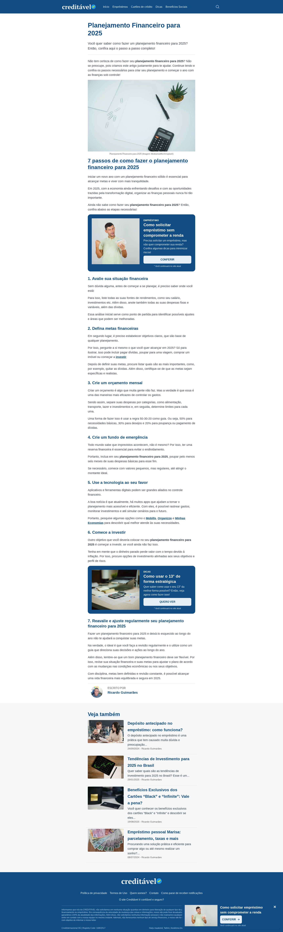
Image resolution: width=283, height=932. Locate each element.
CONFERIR (167, 259)
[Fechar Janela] (275, 907)
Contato (154, 893)
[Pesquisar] (217, 7)
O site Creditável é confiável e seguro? (141, 899)
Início (106, 6)
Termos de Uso (118, 893)
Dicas (159, 6)
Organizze (165, 518)
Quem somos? (138, 893)
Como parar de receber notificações (182, 893)
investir (121, 357)
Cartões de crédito (141, 6)
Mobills (151, 518)
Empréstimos (120, 6)
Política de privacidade (94, 893)
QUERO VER (167, 601)
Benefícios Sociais (176, 6)
